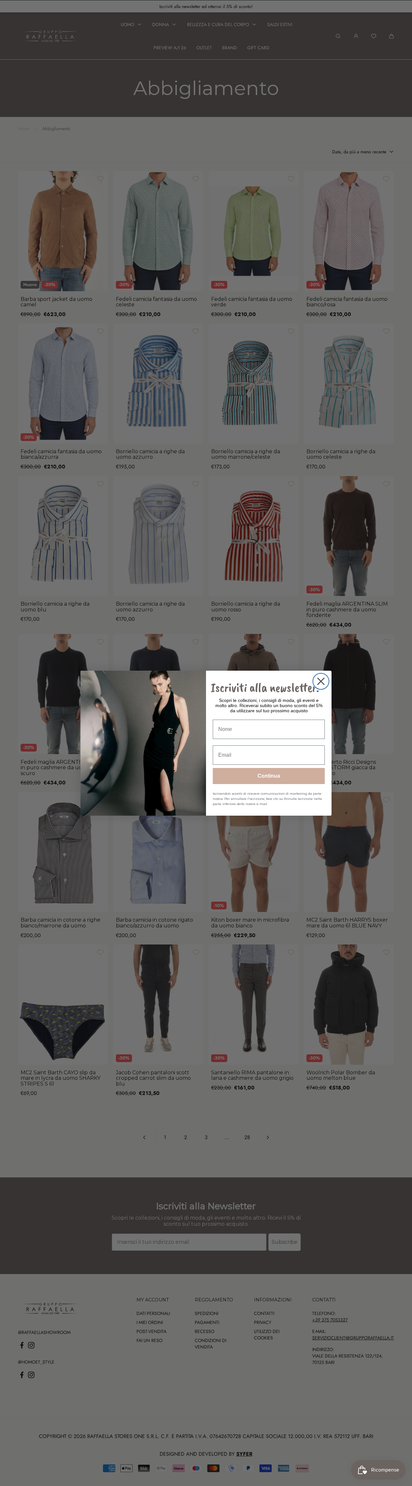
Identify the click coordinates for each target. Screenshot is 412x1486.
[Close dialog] (321, 681)
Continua (269, 776)
